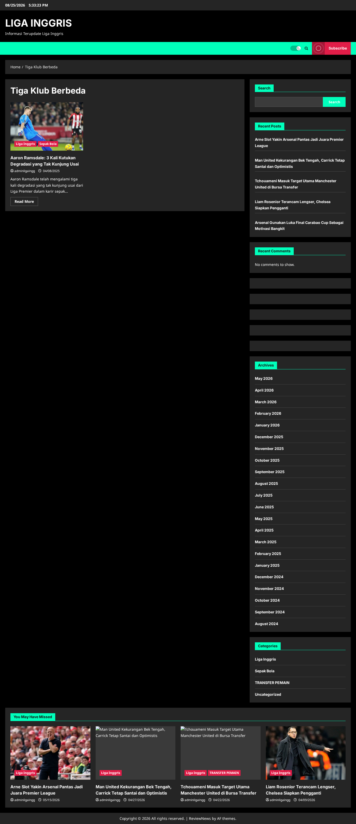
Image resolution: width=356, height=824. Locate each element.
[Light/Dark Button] (295, 48)
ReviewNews (200, 818)
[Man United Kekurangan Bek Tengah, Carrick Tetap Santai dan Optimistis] (136, 752)
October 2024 (267, 600)
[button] (306, 48)
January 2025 (267, 565)
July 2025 (264, 495)
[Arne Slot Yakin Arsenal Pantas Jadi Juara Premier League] (50, 752)
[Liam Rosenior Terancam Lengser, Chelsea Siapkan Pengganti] (306, 752)
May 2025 (264, 518)
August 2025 (266, 483)
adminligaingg (24, 171)
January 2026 (267, 425)
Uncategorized (268, 694)
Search (264, 88)
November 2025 (269, 448)
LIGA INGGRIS (38, 23)
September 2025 (270, 471)
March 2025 (266, 542)
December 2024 (269, 577)
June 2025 (264, 507)
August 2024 (266, 623)
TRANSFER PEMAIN (272, 682)
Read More (26, 202)
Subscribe (338, 48)
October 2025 (267, 460)
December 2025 (269, 437)
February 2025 (268, 553)
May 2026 (264, 378)
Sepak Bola (48, 144)
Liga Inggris (25, 144)
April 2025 (264, 530)
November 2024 (269, 588)
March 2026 (266, 402)
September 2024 (270, 612)
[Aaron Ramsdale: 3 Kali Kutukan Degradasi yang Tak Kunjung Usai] (46, 126)
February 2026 (268, 413)
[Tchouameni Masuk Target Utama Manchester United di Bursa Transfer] (221, 752)
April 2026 (264, 390)
